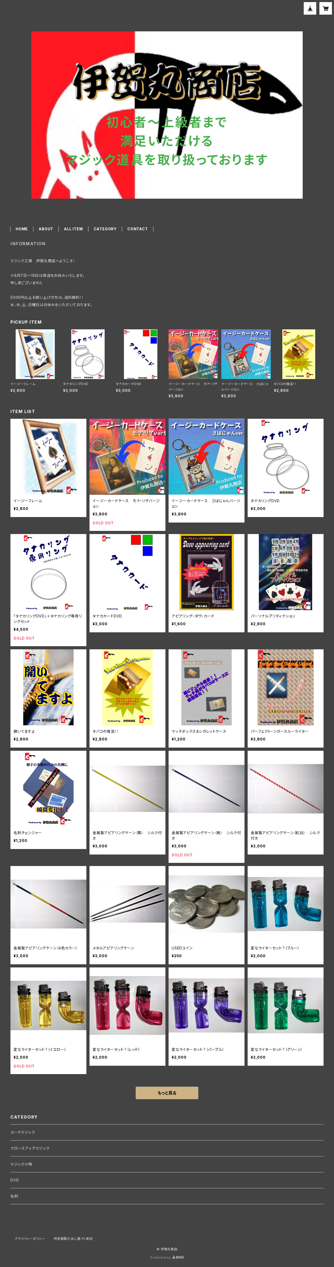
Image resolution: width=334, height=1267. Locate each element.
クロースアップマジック (30, 1148)
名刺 (14, 1196)
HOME (22, 229)
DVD (14, 1180)
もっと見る (167, 1093)
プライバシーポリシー (30, 1239)
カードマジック (22, 1132)
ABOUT (46, 229)
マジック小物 (21, 1164)
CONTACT (137, 229)
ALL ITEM (73, 229)
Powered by (161, 1257)
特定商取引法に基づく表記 (73, 1239)
